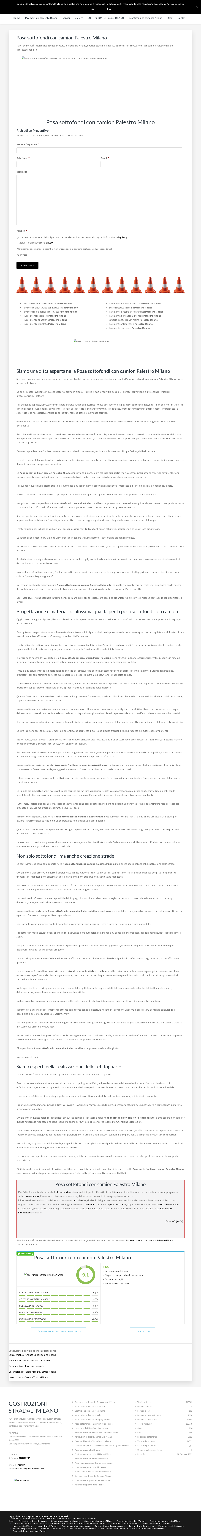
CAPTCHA (21, 255)
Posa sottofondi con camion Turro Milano (94, 1423)
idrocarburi (62, 1192)
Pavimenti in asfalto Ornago (87, 1450)
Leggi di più (106, 9)
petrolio (77, 1200)
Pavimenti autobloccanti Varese (110, 1526)
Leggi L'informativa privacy (23, 1516)
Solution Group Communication (71, 1518)
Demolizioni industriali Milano (124, 1523)
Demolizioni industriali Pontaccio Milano (93, 1471)
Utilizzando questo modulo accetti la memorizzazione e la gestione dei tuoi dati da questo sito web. (66, 248)
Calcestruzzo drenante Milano (33, 1521)
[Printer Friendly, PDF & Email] (25, 1253)
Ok (92, 9)
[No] (197, 7)
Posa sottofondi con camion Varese (29, 1531)
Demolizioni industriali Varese (156, 1523)
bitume (116, 1192)
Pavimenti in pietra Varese (53, 1528)
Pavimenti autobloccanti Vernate (26, 1366)
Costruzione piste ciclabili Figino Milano (93, 1454)
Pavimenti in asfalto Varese (171, 1526)
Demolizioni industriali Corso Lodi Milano (93, 1436)
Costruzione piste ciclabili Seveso (90, 1467)
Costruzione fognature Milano (98, 1521)
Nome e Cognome (27, 144)
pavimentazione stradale (99, 1208)
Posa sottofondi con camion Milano (148, 1528)
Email (104, 157)
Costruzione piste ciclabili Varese (28, 1523)
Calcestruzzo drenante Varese (65, 1521)
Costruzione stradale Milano (62, 1523)
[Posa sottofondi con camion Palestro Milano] (43, 1275)
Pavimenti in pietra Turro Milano (89, 1484)
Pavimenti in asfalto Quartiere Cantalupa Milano (97, 1432)
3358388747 (24, 1457)
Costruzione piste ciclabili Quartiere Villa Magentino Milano (102, 1445)
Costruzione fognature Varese (131, 1521)
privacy (123, 237)
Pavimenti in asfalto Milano (141, 1526)
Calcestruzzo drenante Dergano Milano (93, 1475)
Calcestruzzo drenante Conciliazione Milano (32, 1354)
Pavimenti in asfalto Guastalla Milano (91, 1458)
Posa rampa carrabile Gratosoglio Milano (94, 1463)
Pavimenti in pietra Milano (24, 1528)
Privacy (21, 230)
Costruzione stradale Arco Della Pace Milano (32, 1371)
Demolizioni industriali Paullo (88, 1415)
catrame (89, 1204)
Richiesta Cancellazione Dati (53, 1516)
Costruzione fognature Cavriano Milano (93, 1480)
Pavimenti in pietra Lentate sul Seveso (29, 1360)
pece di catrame (117, 1204)
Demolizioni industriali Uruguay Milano (92, 1419)
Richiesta (23, 171)
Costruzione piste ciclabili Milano (165, 1521)
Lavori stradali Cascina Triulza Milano (29, 1377)
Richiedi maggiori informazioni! (29, 1468)
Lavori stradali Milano (22, 1526)
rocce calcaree (31, 1196)
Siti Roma (92, 1518)
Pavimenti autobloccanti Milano (76, 1526)
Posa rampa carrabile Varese (114, 1528)
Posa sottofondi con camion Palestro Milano (149, 1240)
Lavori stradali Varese (47, 1526)
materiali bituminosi (168, 1204)
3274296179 (20, 1465)
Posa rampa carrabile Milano (83, 1528)
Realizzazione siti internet (43, 1518)
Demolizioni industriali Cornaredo (90, 1406)
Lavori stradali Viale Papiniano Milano (92, 1428)
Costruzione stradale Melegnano (90, 1410)
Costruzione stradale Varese (92, 1523)
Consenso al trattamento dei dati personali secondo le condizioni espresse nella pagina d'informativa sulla (73, 237)
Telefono (23, 157)
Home (11, 1521)
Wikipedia (177, 1221)
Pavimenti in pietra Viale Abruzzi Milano (93, 1441)
